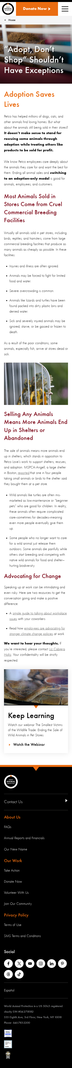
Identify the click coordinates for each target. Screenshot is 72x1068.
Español (9, 990)
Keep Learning (31, 716)
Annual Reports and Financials (24, 838)
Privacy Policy (16, 915)
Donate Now (13, 881)
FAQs (7, 827)
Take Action (12, 870)
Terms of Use (12, 925)
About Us (12, 817)
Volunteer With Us (16, 893)
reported (23, 473)
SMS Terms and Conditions (22, 936)
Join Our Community (18, 904)
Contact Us (13, 802)
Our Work (13, 861)
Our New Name (15, 849)
